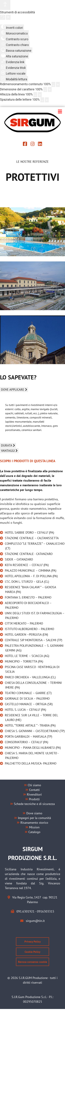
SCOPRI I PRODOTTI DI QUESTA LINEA (27, 461)
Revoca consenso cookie (32, 962)
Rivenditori (34, 794)
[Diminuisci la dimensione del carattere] (45, 89)
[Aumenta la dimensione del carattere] (50, 89)
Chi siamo (34, 785)
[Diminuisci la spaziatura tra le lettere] (42, 99)
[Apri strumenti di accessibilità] (5, 5)
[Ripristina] (2, 17)
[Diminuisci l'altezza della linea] (35, 94)
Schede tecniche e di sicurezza (34, 804)
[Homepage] (32, 122)
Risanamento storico (34, 823)
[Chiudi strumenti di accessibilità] (8, 17)
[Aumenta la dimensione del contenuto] (58, 84)
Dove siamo (34, 813)
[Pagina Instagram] (32, 144)
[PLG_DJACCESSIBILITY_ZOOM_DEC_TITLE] (53, 84)
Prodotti (34, 799)
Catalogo (34, 832)
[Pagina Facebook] (25, 144)
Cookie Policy (32, 951)
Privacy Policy (32, 941)
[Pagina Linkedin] (40, 144)
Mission (34, 827)
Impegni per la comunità (34, 818)
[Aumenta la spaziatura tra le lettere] (47, 99)
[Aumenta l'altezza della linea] (40, 94)
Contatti (34, 790)
